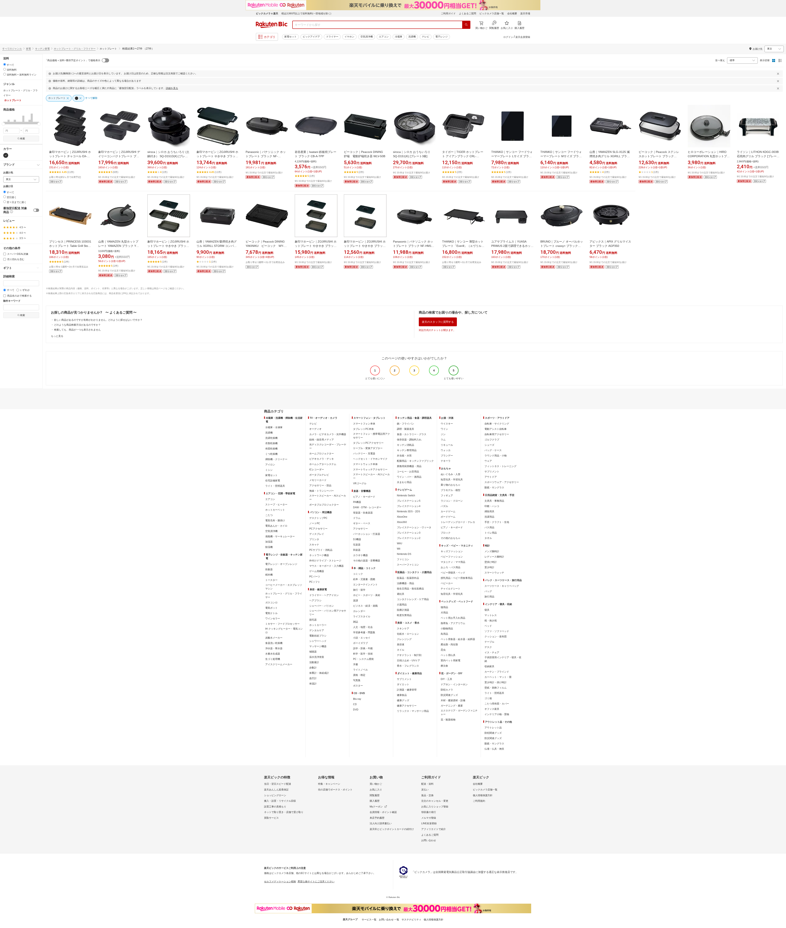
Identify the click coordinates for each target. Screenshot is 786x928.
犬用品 (444, 612)
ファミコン (403, 559)
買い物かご (376, 783)
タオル (488, 538)
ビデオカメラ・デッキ (321, 458)
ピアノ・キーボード (364, 496)
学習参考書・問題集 (364, 632)
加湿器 (269, 541)
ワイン (444, 429)
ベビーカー (447, 583)
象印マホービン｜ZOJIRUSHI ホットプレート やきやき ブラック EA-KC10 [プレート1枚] (365, 246)
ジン (443, 434)
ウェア (488, 460)
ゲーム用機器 (316, 571)
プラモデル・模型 (450, 490)
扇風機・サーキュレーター (280, 536)
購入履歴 (374, 800)
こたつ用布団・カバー (496, 703)
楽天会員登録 (522, 37)
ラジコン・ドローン (452, 500)
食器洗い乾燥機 (273, 643)
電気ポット (271, 607)
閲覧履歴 (374, 795)
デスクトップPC (318, 518)
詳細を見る (172, 88)
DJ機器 (357, 539)
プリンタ (314, 539)
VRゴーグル (359, 483)
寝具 (486, 610)
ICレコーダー (316, 469)
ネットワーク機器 (319, 555)
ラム (443, 439)
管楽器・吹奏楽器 (363, 512)
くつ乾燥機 (271, 454)
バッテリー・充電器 (364, 453)
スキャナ (314, 544)
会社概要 (512, 13)
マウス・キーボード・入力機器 (326, 565)
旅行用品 (489, 596)
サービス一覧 (369, 919)
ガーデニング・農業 (452, 705)
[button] (4, 119)
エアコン (384, 36)
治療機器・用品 (405, 583)
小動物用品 (447, 628)
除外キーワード (11, 301)
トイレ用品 (490, 532)
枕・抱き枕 (490, 620)
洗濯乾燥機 (271, 438)
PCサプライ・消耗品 (320, 550)
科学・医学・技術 (363, 653)
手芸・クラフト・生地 (496, 522)
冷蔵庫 (398, 36)
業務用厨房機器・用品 (409, 466)
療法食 (444, 665)
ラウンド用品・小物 (495, 455)
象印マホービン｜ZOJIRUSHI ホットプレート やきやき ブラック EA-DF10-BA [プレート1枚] (217, 156)
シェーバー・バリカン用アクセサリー (327, 612)
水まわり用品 (404, 482)
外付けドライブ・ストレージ (325, 560)
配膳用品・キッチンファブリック (415, 460)
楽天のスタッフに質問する (438, 321)
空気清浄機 (366, 36)
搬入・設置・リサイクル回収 (280, 800)
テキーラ (446, 460)
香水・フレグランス (408, 665)
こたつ (269, 515)
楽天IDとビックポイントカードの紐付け (392, 829)
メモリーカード (317, 480)
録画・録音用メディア (321, 439)
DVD (355, 709)
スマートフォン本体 (364, 423)
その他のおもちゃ (450, 538)
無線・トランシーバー (321, 490)
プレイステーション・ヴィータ (414, 527)
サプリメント (404, 679)
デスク (488, 647)
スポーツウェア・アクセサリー (501, 482)
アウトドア (490, 476)
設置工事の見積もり (275, 806)
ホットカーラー (317, 625)
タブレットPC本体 (363, 429)
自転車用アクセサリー (496, 434)
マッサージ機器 (317, 646)
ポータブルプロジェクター (324, 504)
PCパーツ (314, 576)
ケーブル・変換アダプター (368, 448)
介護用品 (402, 604)
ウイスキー (447, 423)
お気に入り (376, 789)
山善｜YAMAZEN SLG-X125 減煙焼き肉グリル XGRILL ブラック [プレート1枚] (610, 156)
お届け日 (8, 186)
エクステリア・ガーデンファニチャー (459, 712)
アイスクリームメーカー (278, 664)
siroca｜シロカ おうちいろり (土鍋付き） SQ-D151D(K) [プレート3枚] (168, 156)
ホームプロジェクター (321, 453)
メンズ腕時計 (491, 551)
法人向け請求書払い (381, 823)
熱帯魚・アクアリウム (453, 623)
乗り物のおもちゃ (450, 484)
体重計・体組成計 (319, 673)
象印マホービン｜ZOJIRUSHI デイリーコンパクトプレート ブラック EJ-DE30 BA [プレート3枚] (119, 156)
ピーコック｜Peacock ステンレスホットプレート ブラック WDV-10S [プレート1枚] (659, 156)
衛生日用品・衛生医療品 (410, 588)
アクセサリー (360, 528)
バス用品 (489, 527)
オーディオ (315, 429)
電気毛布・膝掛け (275, 520)
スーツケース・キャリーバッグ (501, 586)
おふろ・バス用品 (450, 567)
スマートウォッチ (494, 572)
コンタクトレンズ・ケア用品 (413, 599)
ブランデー (447, 455)
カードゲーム (448, 511)
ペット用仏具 (448, 655)
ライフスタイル (361, 616)
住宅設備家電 (272, 480)
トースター (271, 580)
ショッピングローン (275, 795)
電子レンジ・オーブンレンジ (281, 564)
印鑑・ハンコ (491, 506)
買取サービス (271, 817)
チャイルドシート (450, 588)
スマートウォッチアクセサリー (370, 469)
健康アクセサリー (407, 705)
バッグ (488, 591)
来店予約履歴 (377, 817)
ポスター (358, 685)
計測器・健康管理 (407, 689)
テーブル (489, 641)
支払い (425, 789)
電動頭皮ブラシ (317, 635)
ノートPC (314, 523)
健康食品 (402, 695)
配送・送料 (427, 783)
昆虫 (443, 649)
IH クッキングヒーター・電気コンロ (284, 630)
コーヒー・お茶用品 (408, 471)
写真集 (356, 680)
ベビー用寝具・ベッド (453, 572)
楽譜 (355, 600)
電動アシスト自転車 (495, 429)
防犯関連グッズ (493, 733)
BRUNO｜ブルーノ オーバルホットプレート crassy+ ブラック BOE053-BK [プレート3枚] (561, 246)
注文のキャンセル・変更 (434, 800)
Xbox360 (402, 522)
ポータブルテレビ (319, 474)
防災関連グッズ (449, 695)
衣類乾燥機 (271, 443)
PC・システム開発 (363, 659)
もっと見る (57, 336)
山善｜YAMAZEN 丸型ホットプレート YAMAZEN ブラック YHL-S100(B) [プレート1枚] (119, 246)
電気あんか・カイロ (276, 525)
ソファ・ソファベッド (496, 631)
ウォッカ (446, 450)
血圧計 (313, 678)
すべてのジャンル (12, 48)
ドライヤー (332, 36)
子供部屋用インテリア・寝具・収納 (502, 659)
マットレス (490, 615)
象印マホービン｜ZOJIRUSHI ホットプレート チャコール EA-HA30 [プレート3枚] (70, 156)
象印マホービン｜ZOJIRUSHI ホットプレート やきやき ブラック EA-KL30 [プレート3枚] (168, 246)
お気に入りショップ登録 (434, 806)
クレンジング (404, 639)
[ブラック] (5, 155)
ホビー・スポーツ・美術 (366, 595)
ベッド (488, 625)
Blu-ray (357, 699)
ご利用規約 (479, 800)
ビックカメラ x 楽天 (267, 13)
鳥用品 (444, 633)
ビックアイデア (311, 36)
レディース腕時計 (494, 556)
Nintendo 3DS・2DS (408, 511)
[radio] (4, 64)
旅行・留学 (359, 589)
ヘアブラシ (315, 600)
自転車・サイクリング (496, 423)
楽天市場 (525, 13)
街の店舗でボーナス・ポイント (335, 789)
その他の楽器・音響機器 (366, 560)
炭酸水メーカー (273, 637)
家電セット (290, 36)
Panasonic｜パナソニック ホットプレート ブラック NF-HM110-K (414, 246)
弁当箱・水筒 (404, 455)
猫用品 (444, 607)
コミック (358, 573)
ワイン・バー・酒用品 (409, 476)
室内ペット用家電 (450, 660)
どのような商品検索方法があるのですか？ (77, 324)
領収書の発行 (428, 812)
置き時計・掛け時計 (495, 682)
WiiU (399, 543)
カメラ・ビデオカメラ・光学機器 (327, 434)
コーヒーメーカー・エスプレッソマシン (283, 587)
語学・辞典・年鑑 (363, 648)
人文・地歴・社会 (363, 627)
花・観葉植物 (448, 719)
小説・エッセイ (361, 637)
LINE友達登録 (429, 823)
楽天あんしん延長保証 (276, 789)
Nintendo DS (404, 554)
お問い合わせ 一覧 (389, 919)
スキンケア (403, 628)
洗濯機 (412, 36)
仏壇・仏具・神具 (494, 748)
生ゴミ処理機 (272, 659)
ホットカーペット (275, 509)
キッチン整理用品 (407, 450)
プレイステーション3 (408, 532)
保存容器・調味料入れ (409, 439)
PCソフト (314, 581)
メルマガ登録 (428, 817)
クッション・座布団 (495, 636)
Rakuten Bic (271, 24)
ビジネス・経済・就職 (365, 605)
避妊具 (400, 594)
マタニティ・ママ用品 (453, 562)
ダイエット (403, 684)
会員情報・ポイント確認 (383, 812)
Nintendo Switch (406, 495)
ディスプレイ (316, 534)
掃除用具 (489, 511)
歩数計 (313, 667)
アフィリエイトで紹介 (433, 829)
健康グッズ (403, 700)
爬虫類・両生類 (449, 644)
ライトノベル (360, 669)
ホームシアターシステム (322, 464)
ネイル (400, 649)
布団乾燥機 (271, 448)
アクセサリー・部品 (320, 485)
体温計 (313, 683)
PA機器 (357, 502)
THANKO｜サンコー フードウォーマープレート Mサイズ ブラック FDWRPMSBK (561, 156)
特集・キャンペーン (329, 783)
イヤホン (349, 36)
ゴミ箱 (488, 698)
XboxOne (402, 516)
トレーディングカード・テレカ (458, 522)
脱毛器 (313, 619)
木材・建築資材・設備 (453, 700)
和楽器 (356, 550)
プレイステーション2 (408, 538)
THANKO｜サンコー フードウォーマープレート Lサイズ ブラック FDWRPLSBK (512, 156)
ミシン (269, 470)
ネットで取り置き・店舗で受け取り (283, 812)
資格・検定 (359, 675)
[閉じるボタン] (779, 73)
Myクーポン (376, 806)
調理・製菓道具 (405, 429)
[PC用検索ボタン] (466, 25)
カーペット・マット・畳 (498, 677)
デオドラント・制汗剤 (409, 655)
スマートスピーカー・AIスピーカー (327, 497)
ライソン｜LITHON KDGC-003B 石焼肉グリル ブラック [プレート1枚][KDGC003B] (758, 156)
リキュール (447, 445)
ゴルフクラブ (491, 439)
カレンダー (359, 611)
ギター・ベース (361, 523)
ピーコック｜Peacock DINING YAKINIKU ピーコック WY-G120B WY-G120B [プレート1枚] (267, 246)
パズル (444, 506)
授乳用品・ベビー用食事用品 (457, 578)
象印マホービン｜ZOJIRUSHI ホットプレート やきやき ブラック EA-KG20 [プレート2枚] (316, 246)
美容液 (400, 644)
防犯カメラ (447, 689)
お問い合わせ (428, 840)
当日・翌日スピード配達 (277, 783)
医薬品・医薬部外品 (408, 578)
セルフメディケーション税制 (280, 881)
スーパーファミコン (408, 564)
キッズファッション (452, 551)
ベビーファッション (452, 556)
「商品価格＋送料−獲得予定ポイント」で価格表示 (72, 60)
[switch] (36, 210)
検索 (22, 138)
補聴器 (313, 651)
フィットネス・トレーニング (500, 466)
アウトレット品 (493, 727)
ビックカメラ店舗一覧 (491, 13)
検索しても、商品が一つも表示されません (77, 329)
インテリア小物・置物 (496, 714)
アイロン (270, 464)
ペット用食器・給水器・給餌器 (458, 639)
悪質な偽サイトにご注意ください (316, 881)
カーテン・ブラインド (496, 671)
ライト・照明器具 (275, 485)
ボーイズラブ (360, 643)
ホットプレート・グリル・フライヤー (75, 48)
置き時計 (489, 567)
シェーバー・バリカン (321, 605)
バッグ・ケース (493, 450)
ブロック (446, 532)
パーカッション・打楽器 (366, 534)
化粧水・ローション (408, 633)
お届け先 (8, 172)
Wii (398, 548)
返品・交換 (427, 795)
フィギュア (447, 495)
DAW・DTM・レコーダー (367, 507)
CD (355, 704)
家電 (28, 48)
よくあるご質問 (467, 13)
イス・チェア (491, 652)
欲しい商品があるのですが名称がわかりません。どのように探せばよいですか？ (98, 319)
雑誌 (355, 621)
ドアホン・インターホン (454, 684)
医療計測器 (403, 610)
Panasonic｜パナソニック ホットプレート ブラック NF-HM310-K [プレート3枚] (266, 156)
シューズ (489, 445)
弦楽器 (356, 544)
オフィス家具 (491, 709)
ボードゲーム (448, 516)
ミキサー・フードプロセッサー (282, 623)
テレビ (425, 36)
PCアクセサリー (318, 528)
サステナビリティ (411, 919)
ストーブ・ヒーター (276, 504)
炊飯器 (269, 569)
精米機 (269, 574)
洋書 (355, 664)
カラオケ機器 (360, 555)
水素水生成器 (272, 653)
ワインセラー (272, 618)
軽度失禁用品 (404, 615)
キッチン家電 (42, 48)
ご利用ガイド (448, 13)
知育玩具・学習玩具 (452, 479)
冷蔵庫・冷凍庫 (273, 427)
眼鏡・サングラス (494, 487)
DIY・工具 (446, 679)
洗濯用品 (489, 516)
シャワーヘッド (317, 641)
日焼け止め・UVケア (408, 660)
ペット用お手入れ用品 (453, 617)
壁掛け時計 (490, 562)
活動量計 (314, 662)
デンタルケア (316, 630)
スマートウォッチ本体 (365, 464)
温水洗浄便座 (316, 657)
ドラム (356, 518)
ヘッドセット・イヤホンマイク (370, 458)
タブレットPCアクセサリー (368, 442)
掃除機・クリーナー (276, 459)
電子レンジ (441, 36)
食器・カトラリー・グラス (411, 434)
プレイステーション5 (408, 500)
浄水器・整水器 (273, 648)
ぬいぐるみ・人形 (450, 474)
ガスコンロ (271, 602)
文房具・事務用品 (494, 500)
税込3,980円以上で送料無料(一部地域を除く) (306, 13)
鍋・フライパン (405, 423)
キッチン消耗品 (405, 445)
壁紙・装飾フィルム (495, 687)
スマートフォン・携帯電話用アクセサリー (371, 435)
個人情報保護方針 (482, 795)
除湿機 (269, 547)
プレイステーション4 (408, 506)
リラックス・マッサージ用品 (413, 711)
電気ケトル (271, 613)
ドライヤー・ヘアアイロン (324, 595)
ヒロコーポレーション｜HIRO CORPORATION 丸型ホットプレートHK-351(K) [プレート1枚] (709, 156)
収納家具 (489, 666)
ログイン (508, 37)
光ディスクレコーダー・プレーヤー (327, 446)
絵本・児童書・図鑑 (364, 579)
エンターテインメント (365, 584)
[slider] (3, 123)
